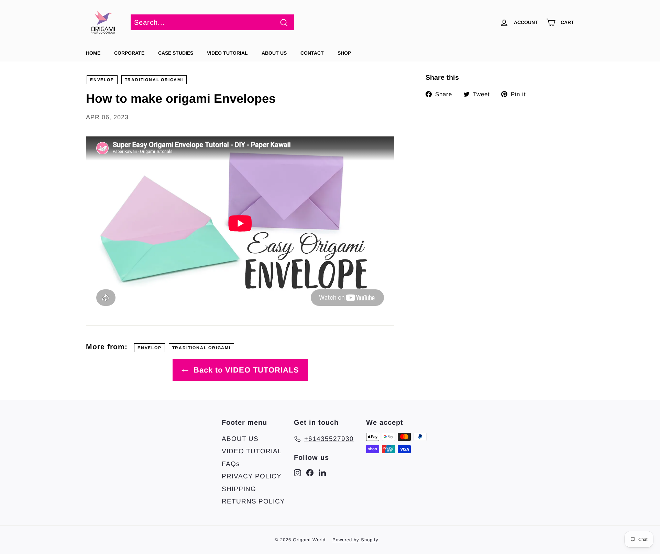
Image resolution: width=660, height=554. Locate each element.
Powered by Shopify (355, 539)
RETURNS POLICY (253, 501)
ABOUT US (274, 53)
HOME (93, 53)
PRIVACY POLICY (252, 476)
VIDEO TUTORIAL (252, 451)
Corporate (129, 53)
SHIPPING (239, 488)
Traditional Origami (154, 79)
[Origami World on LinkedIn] (322, 473)
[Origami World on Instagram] (297, 473)
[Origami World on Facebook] (310, 473)
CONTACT (312, 53)
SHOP (344, 53)
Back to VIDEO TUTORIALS (245, 370)
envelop (102, 79)
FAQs (231, 463)
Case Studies (175, 53)
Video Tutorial (227, 53)
